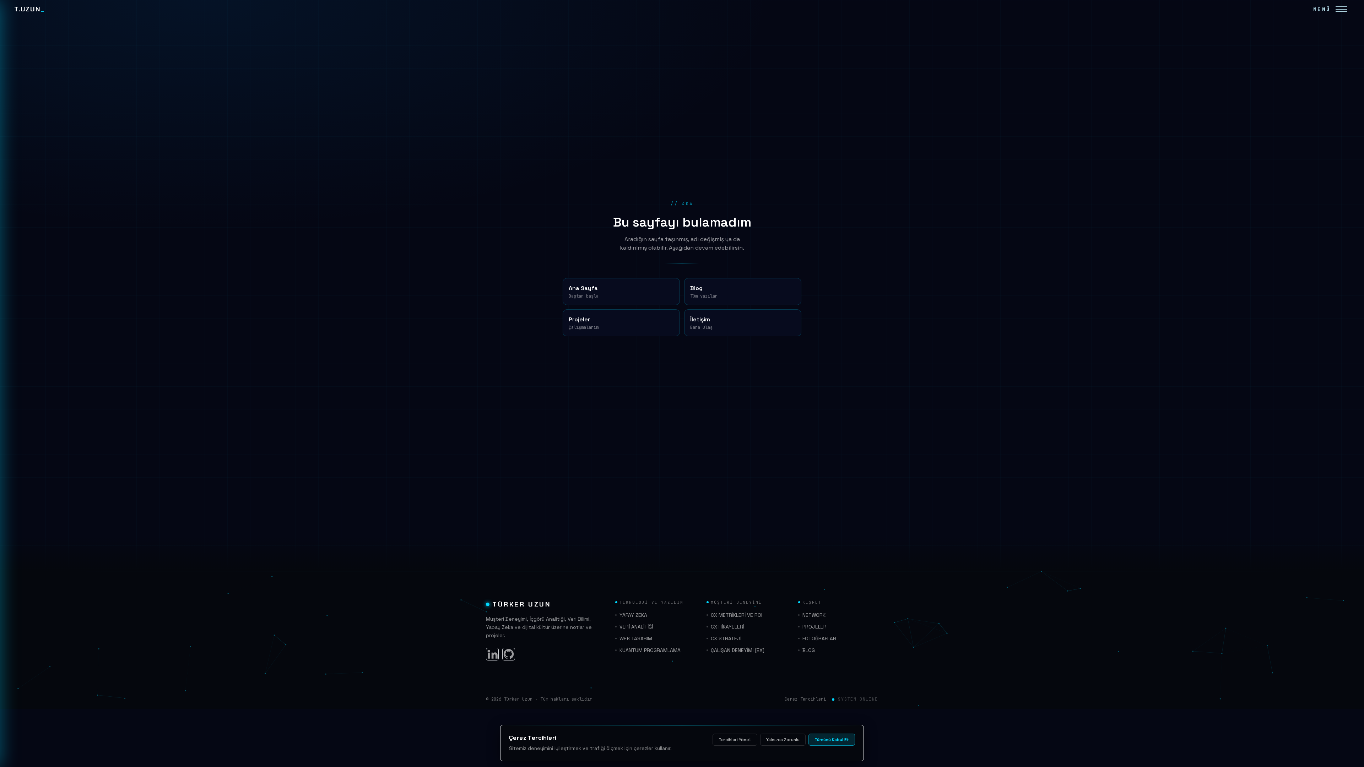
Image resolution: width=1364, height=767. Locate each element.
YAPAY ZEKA (633, 615)
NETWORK (814, 615)
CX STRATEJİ (726, 638)
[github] (508, 654)
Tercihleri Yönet (735, 739)
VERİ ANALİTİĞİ (636, 627)
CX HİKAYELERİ (727, 627)
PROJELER (814, 627)
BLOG (808, 650)
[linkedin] (492, 654)
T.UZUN (29, 9)
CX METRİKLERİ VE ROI (736, 615)
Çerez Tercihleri (805, 699)
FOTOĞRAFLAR (819, 638)
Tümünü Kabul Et (831, 739)
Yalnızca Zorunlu (783, 739)
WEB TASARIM (635, 638)
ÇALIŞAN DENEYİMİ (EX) (737, 650)
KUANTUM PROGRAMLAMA (650, 650)
